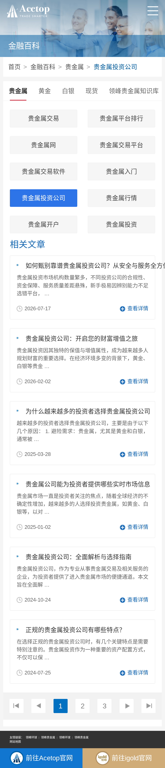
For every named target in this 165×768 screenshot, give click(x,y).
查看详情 (137, 308)
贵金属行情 (121, 198)
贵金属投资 (121, 224)
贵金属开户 (43, 224)
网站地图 (15, 741)
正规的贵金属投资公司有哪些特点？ (75, 629)
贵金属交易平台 (121, 145)
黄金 (44, 90)
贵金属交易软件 (43, 171)
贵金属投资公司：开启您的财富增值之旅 (82, 338)
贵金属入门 (121, 171)
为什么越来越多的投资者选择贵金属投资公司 (88, 411)
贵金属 (74, 66)
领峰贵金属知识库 (134, 90)
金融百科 (42, 66)
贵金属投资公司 (115, 66)
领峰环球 (31, 737)
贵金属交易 (43, 118)
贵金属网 (43, 145)
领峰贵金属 (48, 737)
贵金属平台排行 (121, 118)
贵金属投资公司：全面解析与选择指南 (79, 556)
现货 (92, 90)
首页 (14, 66)
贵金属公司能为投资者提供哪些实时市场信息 (88, 484)
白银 (68, 90)
